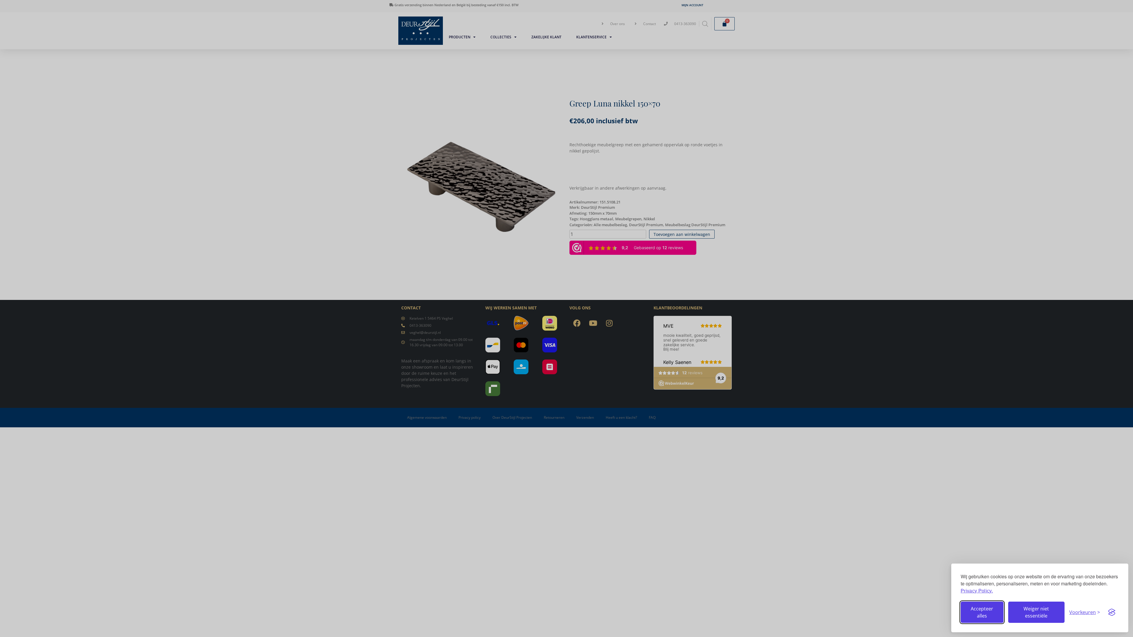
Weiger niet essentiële (1036, 612)
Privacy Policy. (977, 590)
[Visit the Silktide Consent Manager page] (1112, 612)
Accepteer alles (982, 612)
